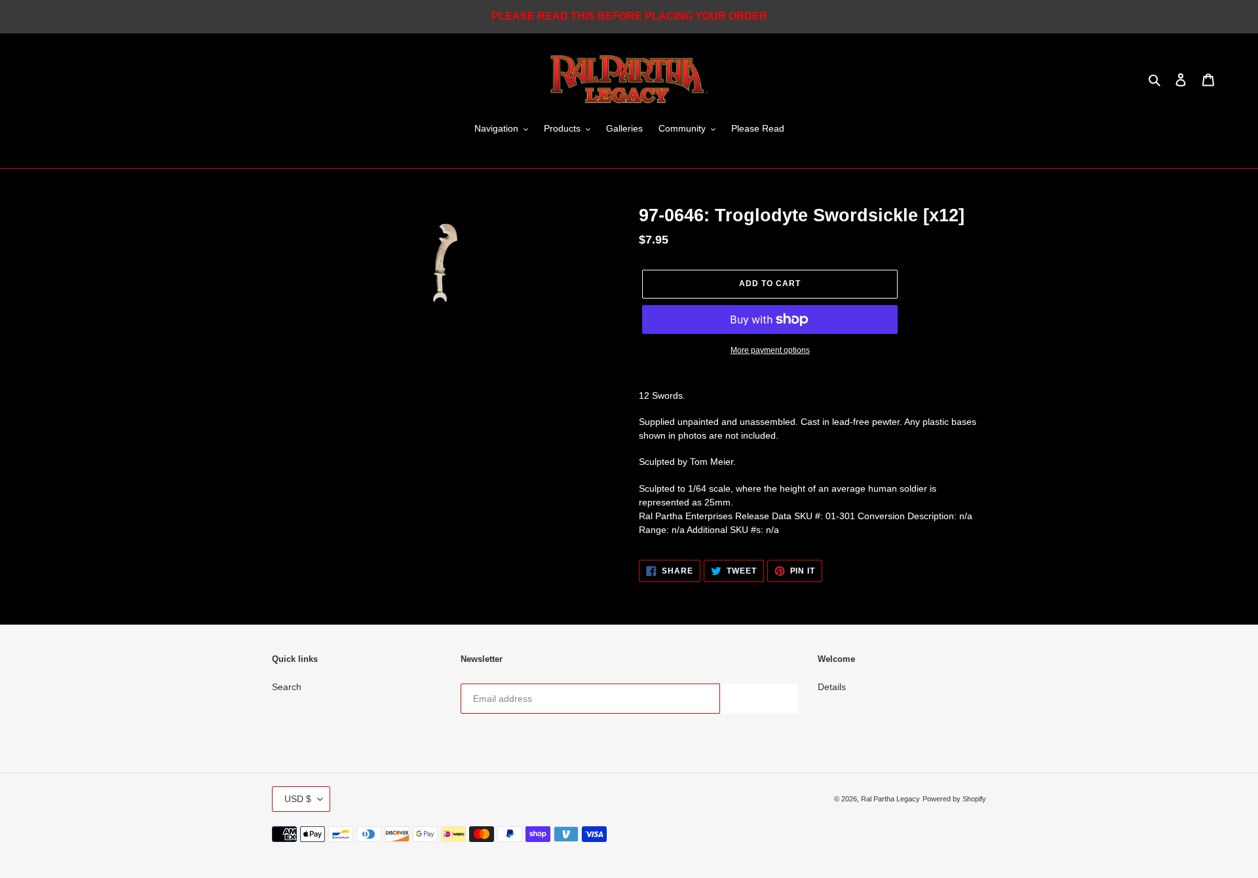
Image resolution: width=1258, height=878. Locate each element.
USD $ (297, 799)
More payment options (770, 350)
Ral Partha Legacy (890, 799)
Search (286, 687)
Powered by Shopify (954, 799)
